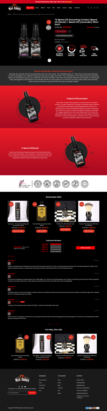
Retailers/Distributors (82, 393)
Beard (43, 8)
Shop (37, 8)
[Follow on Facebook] (19, 387)
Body (58, 8)
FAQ (40, 390)
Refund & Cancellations (83, 388)
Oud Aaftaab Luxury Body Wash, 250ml (42, 224)
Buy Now (68, 2)
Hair (53, 8)
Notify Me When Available (64, 35)
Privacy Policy (80, 380)
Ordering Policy (81, 382)
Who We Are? (42, 380)
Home (9, 14)
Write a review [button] (85, 248)
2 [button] (51, 324)
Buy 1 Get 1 (30, 8)
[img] (11, 260)
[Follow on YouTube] (25, 387)
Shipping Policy (81, 385)
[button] (90, 27)
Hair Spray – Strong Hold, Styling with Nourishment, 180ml (18, 224)
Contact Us (42, 385)
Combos (77, 8)
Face (48, 8)
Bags (70, 8)
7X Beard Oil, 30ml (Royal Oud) (65, 224)
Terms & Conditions (82, 390)
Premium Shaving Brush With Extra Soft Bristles (88, 224)
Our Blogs (41, 388)
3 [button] (54, 324)
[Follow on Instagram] (22, 387)
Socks (64, 8)
